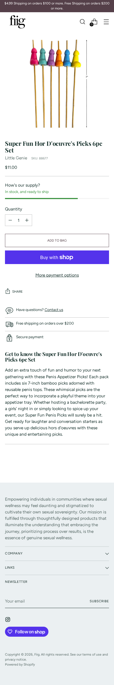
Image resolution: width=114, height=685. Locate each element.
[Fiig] (17, 21)
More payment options (57, 275)
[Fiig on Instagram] (8, 620)
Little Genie (16, 157)
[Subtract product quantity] (27, 220)
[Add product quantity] (10, 220)
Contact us (54, 309)
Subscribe (99, 601)
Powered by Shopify (20, 664)
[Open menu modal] (106, 21)
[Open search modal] (82, 21)
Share (17, 291)
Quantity (13, 209)
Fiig (37, 654)
